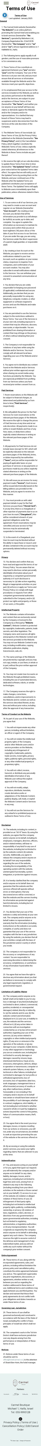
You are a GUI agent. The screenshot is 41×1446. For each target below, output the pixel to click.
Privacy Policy (11, 1422)
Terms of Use (28, 1422)
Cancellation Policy (13, 1426)
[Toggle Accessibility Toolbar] (4, 15)
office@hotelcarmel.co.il (13, 1359)
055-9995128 (23, 1412)
